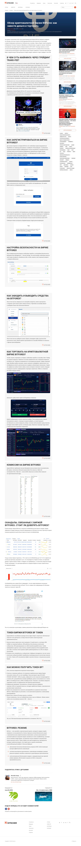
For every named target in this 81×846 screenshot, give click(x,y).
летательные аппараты (64, 138)
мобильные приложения (70, 148)
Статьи (6, 7)
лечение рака (62, 163)
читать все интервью (67, 130)
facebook (61, 148)
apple (74, 151)
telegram (67, 159)
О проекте (74, 841)
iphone (71, 169)
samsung (73, 158)
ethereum (69, 151)
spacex (70, 146)
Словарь (11, 10)
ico (60, 151)
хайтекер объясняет (64, 169)
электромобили (63, 141)
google (73, 144)
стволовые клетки (63, 161)
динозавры (66, 164)
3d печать (62, 153)
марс (68, 149)
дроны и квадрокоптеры (64, 139)
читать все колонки (67, 106)
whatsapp (66, 166)
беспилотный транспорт (64, 144)
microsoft (62, 159)
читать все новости (67, 81)
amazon (70, 161)
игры (64, 151)
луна (72, 149)
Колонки (28, 7)
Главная (6, 10)
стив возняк (62, 168)
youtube (71, 164)
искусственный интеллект (65, 134)
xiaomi (61, 166)
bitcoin (69, 136)
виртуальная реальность (65, 154)
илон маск (62, 143)
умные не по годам (70, 168)
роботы (66, 133)
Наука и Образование (70, 53)
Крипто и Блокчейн (71, 126)
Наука (44, 3)
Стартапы (62, 3)
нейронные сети (63, 136)
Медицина (39, 3)
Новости (13, 7)
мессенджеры (62, 149)
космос (61, 133)
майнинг (61, 146)
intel (71, 166)
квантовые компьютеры (64, 158)
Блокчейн (56, 3)
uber (61, 164)
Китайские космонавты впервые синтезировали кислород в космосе (67, 73)
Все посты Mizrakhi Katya (16, 782)
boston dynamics (63, 156)
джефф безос (69, 163)
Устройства (32, 3)
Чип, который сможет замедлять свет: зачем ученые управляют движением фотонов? (67, 51)
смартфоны (70, 141)
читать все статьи (67, 58)
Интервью (20, 7)
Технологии (49, 3)
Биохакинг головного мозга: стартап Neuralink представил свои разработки (66, 96)
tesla (66, 146)
